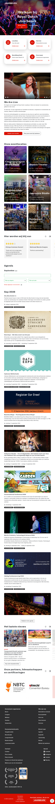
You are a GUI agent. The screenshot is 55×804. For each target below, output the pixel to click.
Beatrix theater (9, 740)
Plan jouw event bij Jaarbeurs (32, 133)
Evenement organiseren (13, 709)
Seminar (7, 720)
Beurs (6, 711)
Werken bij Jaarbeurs (44, 743)
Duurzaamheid (42, 714)
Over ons (40, 717)
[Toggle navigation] (49, 2)
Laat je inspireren (27, 30)
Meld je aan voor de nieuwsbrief (13, 763)
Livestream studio (10, 743)
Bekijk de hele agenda (27, 620)
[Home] (11, 3)
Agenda (40, 732)
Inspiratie (40, 734)
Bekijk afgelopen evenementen (12, 284)
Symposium (8, 723)
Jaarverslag (41, 737)
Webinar (7, 717)
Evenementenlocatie (12, 729)
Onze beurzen (42, 720)
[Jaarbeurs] (39, 800)
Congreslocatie (9, 737)
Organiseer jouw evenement (33, 26)
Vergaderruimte (9, 732)
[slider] (20, 97)
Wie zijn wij (42, 709)
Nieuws (40, 740)
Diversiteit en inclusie (44, 711)
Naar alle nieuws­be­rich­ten (12, 663)
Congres (7, 714)
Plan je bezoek (9, 757)
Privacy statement (20, 801)
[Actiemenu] (52, 801)
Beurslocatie (8, 734)
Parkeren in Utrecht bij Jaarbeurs (14, 760)
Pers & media (8, 754)
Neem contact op (21, 26)
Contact (7, 751)
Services (40, 723)
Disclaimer (20, 796)
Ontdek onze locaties (13, 133)
